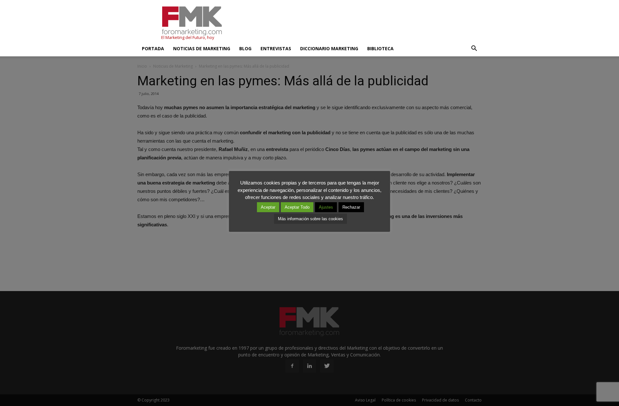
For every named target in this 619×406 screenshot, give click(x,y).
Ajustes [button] (326, 207)
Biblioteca (380, 48)
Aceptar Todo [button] (297, 207)
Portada (153, 48)
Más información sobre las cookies (310, 218)
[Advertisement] (364, 23)
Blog (245, 48)
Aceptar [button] (268, 207)
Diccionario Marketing (329, 48)
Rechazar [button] (351, 207)
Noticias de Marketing (201, 48)
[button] (474, 48)
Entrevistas (275, 48)
